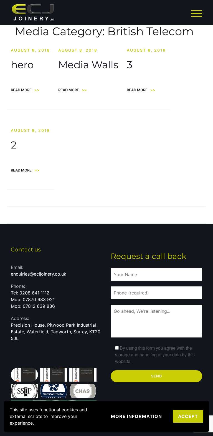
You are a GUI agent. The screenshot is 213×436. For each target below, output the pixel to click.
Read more (25, 90)
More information (136, 416)
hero (22, 65)
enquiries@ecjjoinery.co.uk (38, 274)
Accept (188, 416)
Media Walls (88, 65)
